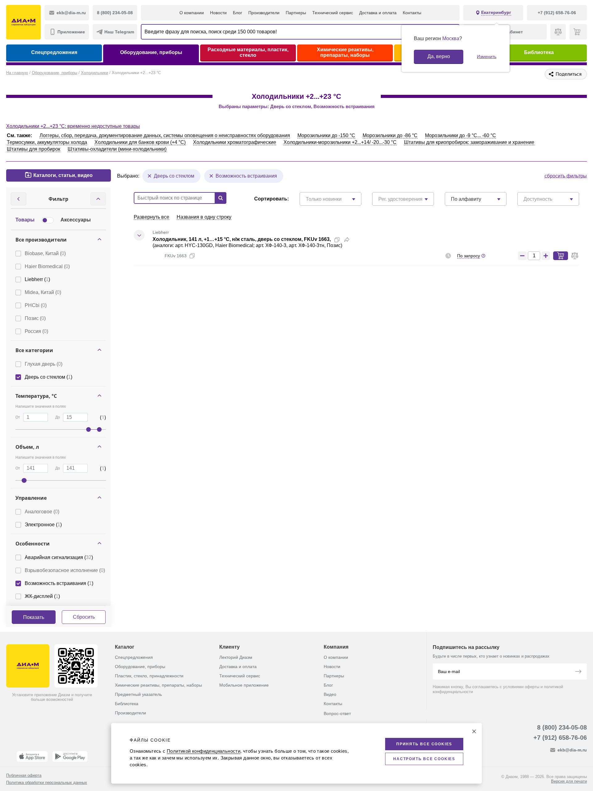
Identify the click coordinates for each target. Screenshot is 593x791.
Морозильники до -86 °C (390, 135)
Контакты (412, 12)
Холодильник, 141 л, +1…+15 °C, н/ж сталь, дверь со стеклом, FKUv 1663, (242, 239)
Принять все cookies (424, 744)
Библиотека (539, 52)
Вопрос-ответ (337, 713)
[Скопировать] (337, 240)
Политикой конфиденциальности (203, 751)
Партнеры (296, 12)
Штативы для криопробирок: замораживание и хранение (469, 142)
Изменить (486, 56)
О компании (191, 12)
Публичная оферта (23, 775)
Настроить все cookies (424, 759)
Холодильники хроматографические (234, 142)
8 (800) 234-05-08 (562, 727)
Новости (218, 12)
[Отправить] (578, 672)
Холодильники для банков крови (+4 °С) (140, 142)
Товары (25, 219)
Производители (264, 12)
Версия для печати (569, 781)
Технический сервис (332, 12)
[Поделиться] (347, 240)
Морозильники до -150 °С (326, 135)
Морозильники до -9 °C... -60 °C (460, 135)
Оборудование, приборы (151, 52)
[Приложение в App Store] (32, 756)
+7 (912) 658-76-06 (560, 737)
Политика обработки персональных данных (46, 782)
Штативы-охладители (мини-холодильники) (117, 149)
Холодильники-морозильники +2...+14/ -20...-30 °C (340, 142)
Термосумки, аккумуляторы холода (47, 142)
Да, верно (438, 56)
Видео (330, 694)
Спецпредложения (54, 52)
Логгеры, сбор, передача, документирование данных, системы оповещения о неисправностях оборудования (165, 135)
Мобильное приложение (244, 685)
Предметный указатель (138, 694)
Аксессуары (76, 219)
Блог (237, 12)
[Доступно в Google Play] (70, 756)
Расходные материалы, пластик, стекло (248, 52)
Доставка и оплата (378, 12)
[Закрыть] (474, 731)
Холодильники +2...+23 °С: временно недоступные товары (73, 126)
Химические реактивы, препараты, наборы (345, 52)
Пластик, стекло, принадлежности (149, 675)
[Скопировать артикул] (192, 256)
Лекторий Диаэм (235, 657)
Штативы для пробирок (33, 149)
